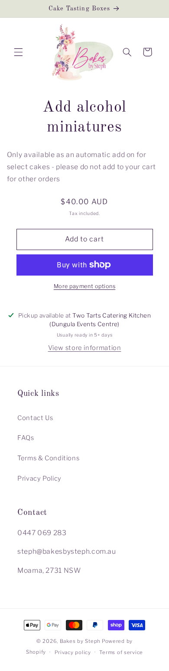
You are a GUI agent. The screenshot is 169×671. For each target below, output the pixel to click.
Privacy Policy (39, 478)
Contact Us (35, 418)
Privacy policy (73, 652)
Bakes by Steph (80, 641)
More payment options (85, 286)
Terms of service (121, 652)
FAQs (25, 438)
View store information (84, 348)
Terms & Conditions (48, 458)
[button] (18, 52)
